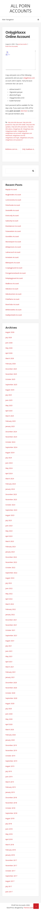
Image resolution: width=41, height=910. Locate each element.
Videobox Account (11, 289)
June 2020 (8, 714)
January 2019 (10, 792)
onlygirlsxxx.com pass (26, 138)
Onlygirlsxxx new (28, 129)
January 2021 (10, 677)
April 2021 (8, 662)
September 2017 (11, 876)
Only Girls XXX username (19, 127)
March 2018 (9, 845)
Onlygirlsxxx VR (22, 131)
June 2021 (8, 651)
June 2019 (8, 777)
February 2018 (10, 850)
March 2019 (9, 782)
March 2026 (9, 358)
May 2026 (8, 348)
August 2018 (9, 818)
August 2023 (9, 515)
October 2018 (10, 808)
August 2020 (9, 703)
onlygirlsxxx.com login (12, 138)
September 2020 (11, 698)
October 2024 (10, 442)
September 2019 (11, 761)
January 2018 (10, 855)
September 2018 (11, 813)
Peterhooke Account (12, 205)
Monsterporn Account (13, 242)
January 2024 (10, 489)
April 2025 (8, 411)
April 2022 (8, 599)
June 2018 (8, 829)
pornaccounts (22, 44)
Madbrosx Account (12, 283)
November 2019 (11, 750)
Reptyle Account (11, 189)
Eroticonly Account (12, 215)
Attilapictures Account (13, 247)
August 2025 (9, 390)
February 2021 (10, 672)
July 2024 (8, 458)
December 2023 (11, 494)
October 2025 (10, 379)
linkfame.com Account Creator (12, 149)
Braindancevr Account (13, 226)
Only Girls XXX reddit (18, 125)
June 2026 (8, 343)
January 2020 (10, 740)
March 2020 (9, 729)
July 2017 (8, 886)
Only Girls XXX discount (15, 122)
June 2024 (8, 463)
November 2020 (11, 688)
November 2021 (11, 625)
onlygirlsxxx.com (29, 78)
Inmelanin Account (12, 257)
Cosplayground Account (13, 268)
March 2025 (9, 416)
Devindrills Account (12, 210)
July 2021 (8, 646)
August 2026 (9, 332)
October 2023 (10, 505)
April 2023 (8, 536)
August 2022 (9, 578)
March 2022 (9, 604)
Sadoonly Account (11, 221)
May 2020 (8, 719)
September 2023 (11, 510)
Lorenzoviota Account (13, 200)
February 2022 (10, 609)
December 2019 (11, 745)
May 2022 (8, 594)
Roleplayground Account (14, 278)
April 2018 (8, 839)
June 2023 (8, 526)
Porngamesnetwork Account (15, 273)
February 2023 (10, 547)
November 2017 (11, 865)
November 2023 (11, 499)
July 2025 (8, 395)
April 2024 (8, 473)
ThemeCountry (29, 908)
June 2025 (8, 400)
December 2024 (11, 432)
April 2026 (8, 353)
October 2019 (10, 756)
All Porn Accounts (20, 8)
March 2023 (9, 541)
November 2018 (11, 803)
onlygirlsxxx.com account (13, 133)
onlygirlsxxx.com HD (19, 135)
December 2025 (11, 369)
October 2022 (10, 567)
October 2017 (10, 871)
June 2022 (8, 588)
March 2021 (9, 667)
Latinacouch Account (12, 252)
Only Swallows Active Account (29, 149)
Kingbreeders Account (13, 195)
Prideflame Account (12, 299)
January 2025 (10, 426)
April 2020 (8, 724)
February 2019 (10, 787)
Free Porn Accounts (11, 46)
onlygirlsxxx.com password (13, 140)
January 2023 (10, 552)
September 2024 (11, 447)
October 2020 (10, 693)
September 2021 (11, 635)
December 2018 (11, 797)
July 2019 (8, 771)
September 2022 (11, 573)
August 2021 (9, 641)
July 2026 (8, 337)
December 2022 (11, 557)
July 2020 (8, 709)
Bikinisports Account (12, 263)
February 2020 (10, 735)
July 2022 (8, 583)
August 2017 (9, 881)
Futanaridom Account (13, 231)
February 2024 (10, 484)
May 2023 (8, 531)
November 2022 (11, 562)
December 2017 (11, 860)
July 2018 (8, 824)
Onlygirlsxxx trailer (11, 131)
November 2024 (11, 437)
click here (24, 111)
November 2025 (11, 374)
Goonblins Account (12, 236)
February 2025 (10, 421)
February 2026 (10, 364)
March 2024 (9, 479)
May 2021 (8, 656)
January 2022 (10, 615)
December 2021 (11, 620)
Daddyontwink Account (13, 315)
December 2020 (11, 683)
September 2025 (11, 385)
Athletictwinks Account (13, 310)
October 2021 (10, 630)
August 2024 (9, 452)
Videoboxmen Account (13, 294)
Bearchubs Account (12, 304)
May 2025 (8, 405)
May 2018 (8, 834)
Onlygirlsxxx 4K (17, 129)
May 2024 (8, 468)
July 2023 (8, 520)
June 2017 (8, 892)
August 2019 (9, 766)
